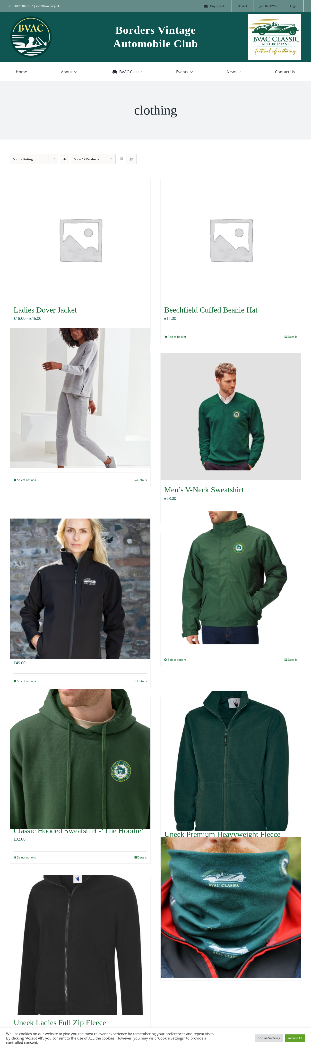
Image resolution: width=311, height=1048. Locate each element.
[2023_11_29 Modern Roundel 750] (31, 17)
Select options (26, 480)
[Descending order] (64, 159)
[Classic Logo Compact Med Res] (274, 16)
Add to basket (177, 337)
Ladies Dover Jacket (45, 309)
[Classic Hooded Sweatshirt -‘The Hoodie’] (80, 759)
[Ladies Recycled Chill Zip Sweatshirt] (80, 398)
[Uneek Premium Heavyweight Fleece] (231, 760)
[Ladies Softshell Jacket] (80, 588)
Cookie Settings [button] (269, 1038)
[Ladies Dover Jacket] (80, 239)
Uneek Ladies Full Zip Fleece (60, 1022)
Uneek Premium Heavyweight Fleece (222, 834)
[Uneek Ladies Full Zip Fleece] (80, 945)
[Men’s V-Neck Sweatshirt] (231, 416)
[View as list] (131, 159)
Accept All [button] (295, 1038)
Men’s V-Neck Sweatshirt (204, 489)
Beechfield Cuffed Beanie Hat (211, 309)
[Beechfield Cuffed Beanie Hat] (231, 239)
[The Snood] (231, 907)
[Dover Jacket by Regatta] (231, 578)
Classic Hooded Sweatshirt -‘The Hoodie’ (79, 830)
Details (292, 337)
